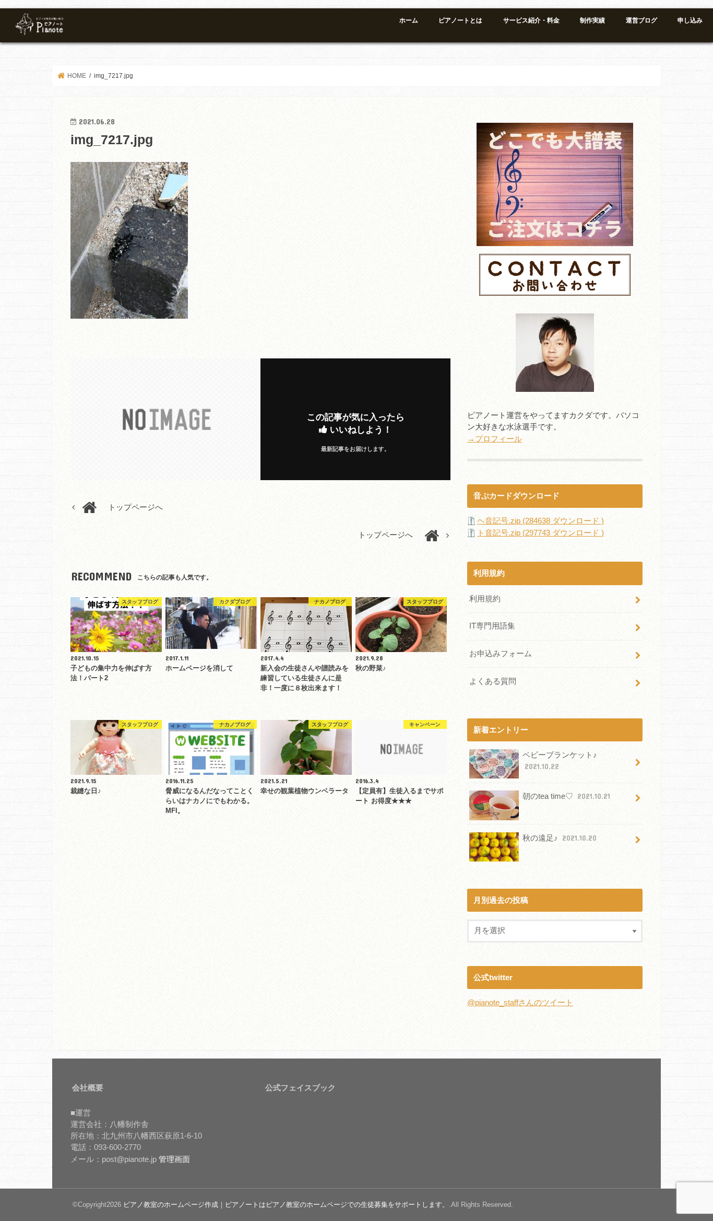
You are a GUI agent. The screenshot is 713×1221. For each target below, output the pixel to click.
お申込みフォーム (500, 653)
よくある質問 (492, 681)
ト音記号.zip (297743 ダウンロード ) (540, 533)
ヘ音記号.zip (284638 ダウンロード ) (540, 521)
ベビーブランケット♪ (559, 761)
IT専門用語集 (492, 626)
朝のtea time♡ (566, 796)
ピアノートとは (460, 20)
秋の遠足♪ (559, 838)
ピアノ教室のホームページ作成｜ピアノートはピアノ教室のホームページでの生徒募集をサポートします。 (286, 1204)
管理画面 (174, 1159)
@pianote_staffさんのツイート (520, 1002)
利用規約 (485, 599)
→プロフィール (494, 439)
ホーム (408, 20)
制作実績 (592, 20)
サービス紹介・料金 (531, 20)
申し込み (690, 20)
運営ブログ (641, 20)
